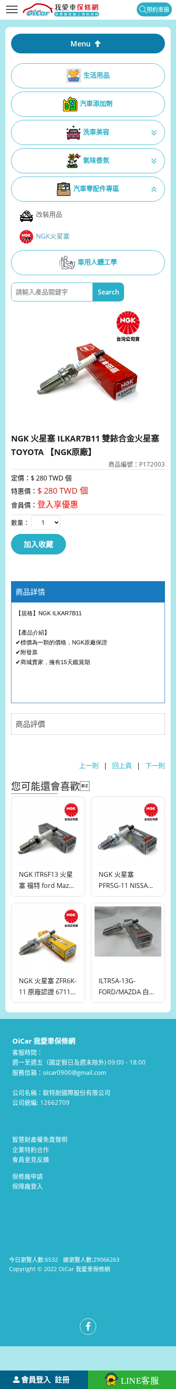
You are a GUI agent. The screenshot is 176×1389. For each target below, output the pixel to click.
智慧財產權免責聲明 (40, 1139)
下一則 (155, 765)
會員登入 (36, 1379)
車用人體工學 (97, 262)
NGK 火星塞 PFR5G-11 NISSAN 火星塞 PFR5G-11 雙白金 (126, 880)
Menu (80, 43)
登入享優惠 (57, 504)
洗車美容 (96, 131)
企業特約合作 (30, 1149)
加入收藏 (38, 544)
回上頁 (122, 765)
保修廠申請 (27, 1176)
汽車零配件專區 (96, 188)
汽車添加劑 (96, 103)
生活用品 (96, 75)
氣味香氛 (96, 160)
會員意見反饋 (30, 1159)
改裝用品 (49, 214)
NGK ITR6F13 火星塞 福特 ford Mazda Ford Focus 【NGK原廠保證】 (48, 880)
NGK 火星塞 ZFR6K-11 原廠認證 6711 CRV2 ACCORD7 (48, 987)
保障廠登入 (27, 1186)
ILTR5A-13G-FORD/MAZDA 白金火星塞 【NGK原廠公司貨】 (127, 987)
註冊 (62, 1379)
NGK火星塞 (53, 236)
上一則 (89, 765)
